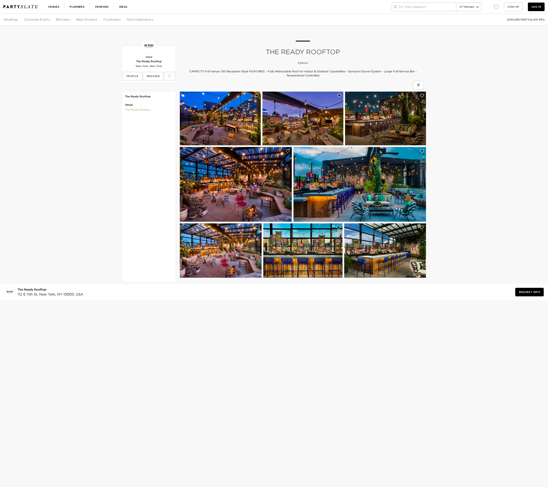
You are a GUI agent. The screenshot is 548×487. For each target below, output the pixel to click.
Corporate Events (37, 19)
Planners (77, 6)
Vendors (102, 6)
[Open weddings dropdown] (18, 19)
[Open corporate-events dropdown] (50, 19)
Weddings (10, 19)
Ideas (123, 6)
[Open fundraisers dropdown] (121, 19)
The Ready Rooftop (149, 61)
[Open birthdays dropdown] (70, 19)
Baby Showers (86, 19)
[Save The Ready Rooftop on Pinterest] (418, 85)
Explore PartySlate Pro (526, 19)
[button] (496, 6)
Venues (53, 6)
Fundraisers (112, 19)
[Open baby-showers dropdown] (97, 19)
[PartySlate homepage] (20, 6)
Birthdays (63, 19)
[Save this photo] (257, 96)
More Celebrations (140, 19)
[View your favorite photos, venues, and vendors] (496, 6)
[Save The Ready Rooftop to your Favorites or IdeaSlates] (169, 76)
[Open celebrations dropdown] (153, 19)
